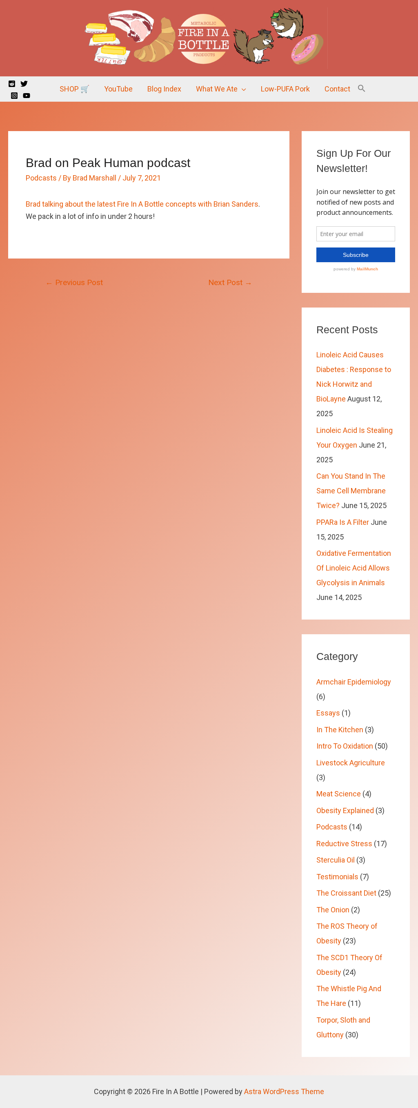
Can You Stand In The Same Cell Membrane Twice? (351, 491)
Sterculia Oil (335, 860)
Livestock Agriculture (350, 762)
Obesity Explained (345, 810)
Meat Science (338, 793)
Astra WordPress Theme (284, 1091)
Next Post (230, 282)
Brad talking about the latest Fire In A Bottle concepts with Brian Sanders (142, 204)
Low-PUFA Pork (285, 89)
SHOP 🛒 (74, 89)
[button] (362, 89)
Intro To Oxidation (344, 746)
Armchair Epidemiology (353, 682)
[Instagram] (14, 95)
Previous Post (74, 282)
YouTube (118, 89)
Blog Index (164, 89)
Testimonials (337, 876)
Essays (328, 713)
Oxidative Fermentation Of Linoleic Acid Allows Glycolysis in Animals (353, 568)
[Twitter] (24, 83)
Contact (337, 89)
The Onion (332, 909)
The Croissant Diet (346, 893)
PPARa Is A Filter (342, 522)
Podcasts (41, 178)
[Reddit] (12, 83)
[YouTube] (26, 95)
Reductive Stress (344, 843)
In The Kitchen (339, 729)
